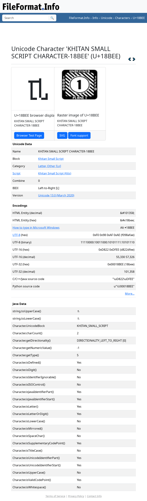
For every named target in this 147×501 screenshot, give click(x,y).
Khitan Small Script (51, 159)
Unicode (106, 18)
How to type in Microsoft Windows (36, 228)
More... (129, 294)
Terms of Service (55, 496)
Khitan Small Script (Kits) (54, 173)
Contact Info (94, 496)
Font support (79, 135)
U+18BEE (139, 18)
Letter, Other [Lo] (49, 166)
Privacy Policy (76, 496)
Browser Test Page (29, 135)
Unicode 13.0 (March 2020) (56, 195)
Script (16, 173)
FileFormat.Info (79, 18)
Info (95, 18)
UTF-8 (16, 235)
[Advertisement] (76, 34)
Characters (122, 18)
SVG (62, 135)
